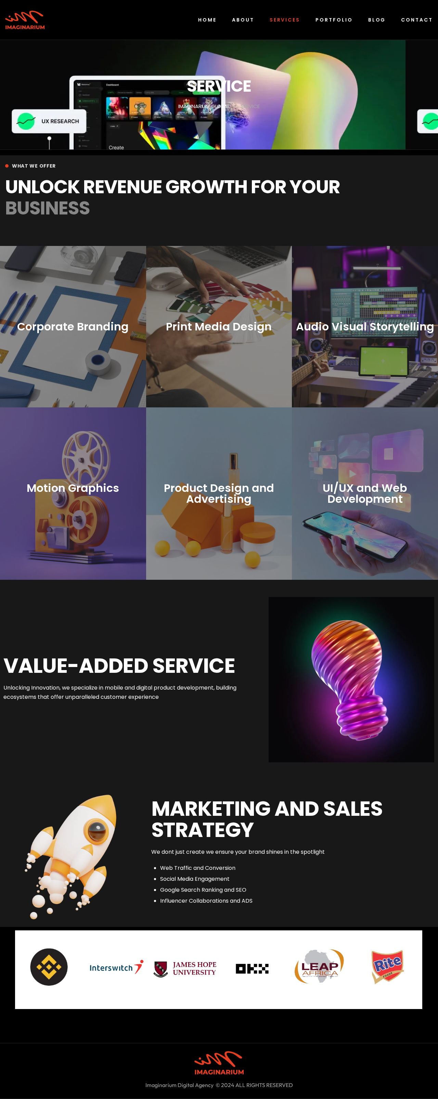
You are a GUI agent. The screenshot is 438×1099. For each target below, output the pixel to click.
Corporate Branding (73, 326)
